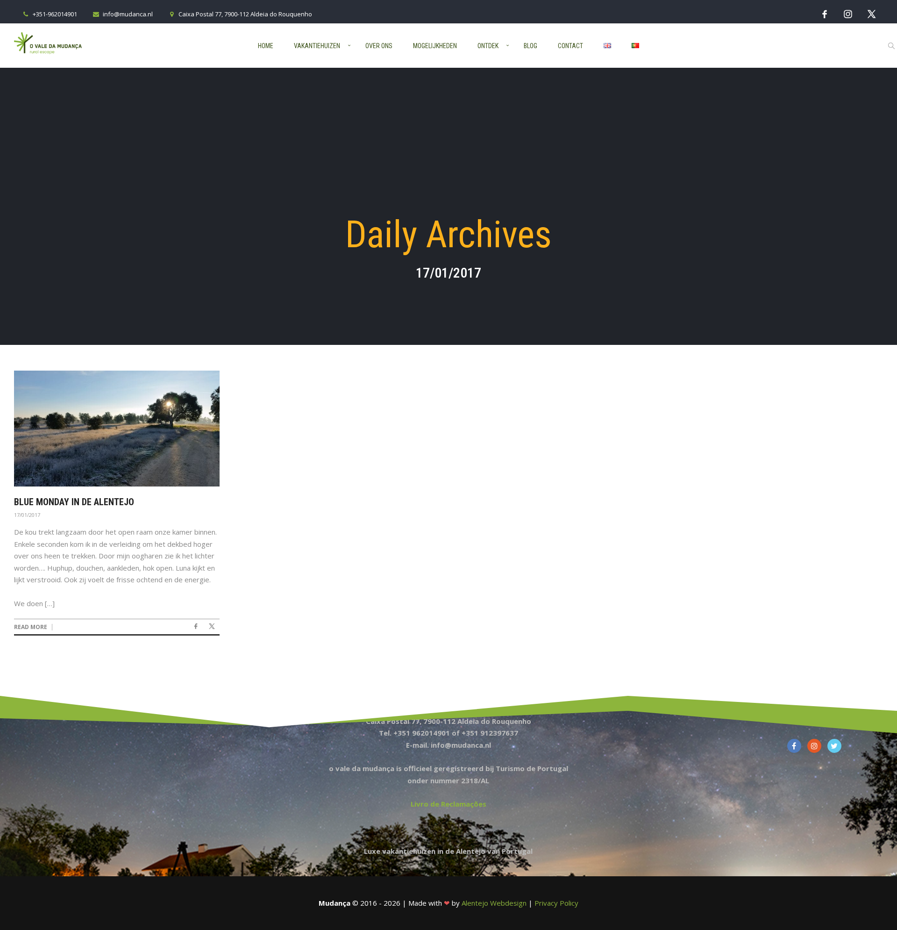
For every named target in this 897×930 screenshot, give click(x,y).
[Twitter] (871, 13)
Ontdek (487, 46)
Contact (570, 46)
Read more (30, 627)
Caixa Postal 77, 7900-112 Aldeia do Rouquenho (245, 14)
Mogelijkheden (435, 46)
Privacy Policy (556, 903)
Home (265, 46)
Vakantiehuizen (317, 46)
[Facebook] (824, 13)
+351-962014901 (55, 14)
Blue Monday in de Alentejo (74, 502)
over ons (378, 46)
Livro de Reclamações (448, 803)
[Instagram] (848, 13)
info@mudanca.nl (128, 14)
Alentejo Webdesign (494, 903)
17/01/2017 (27, 514)
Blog (530, 46)
